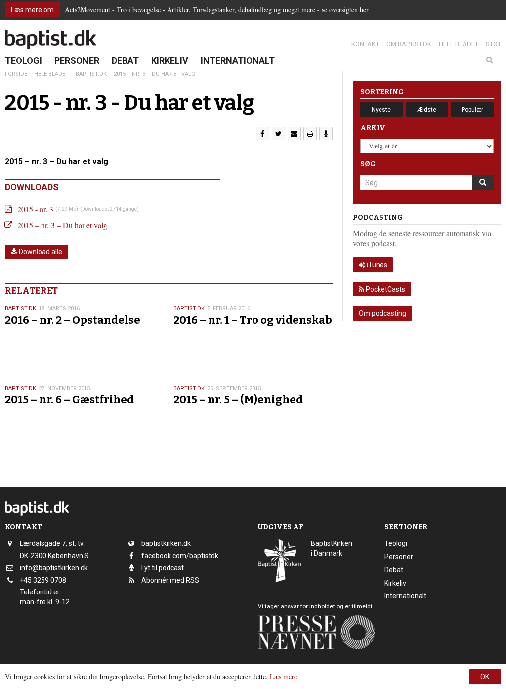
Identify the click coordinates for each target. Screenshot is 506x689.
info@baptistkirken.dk (54, 568)
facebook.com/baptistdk (179, 556)
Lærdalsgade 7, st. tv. (52, 543)
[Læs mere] (326, 133)
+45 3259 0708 (43, 580)
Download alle (39, 252)
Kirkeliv (169, 60)
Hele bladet (458, 44)
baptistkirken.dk (166, 543)
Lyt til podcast (162, 568)
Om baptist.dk (408, 44)
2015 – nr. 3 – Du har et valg (62, 225)
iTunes (376, 265)
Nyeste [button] (381, 109)
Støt (493, 44)
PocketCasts (384, 289)
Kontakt (365, 44)
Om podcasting (382, 313)
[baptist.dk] (50, 39)
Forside (16, 74)
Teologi (23, 60)
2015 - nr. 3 (35, 209)
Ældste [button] (426, 109)
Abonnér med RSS (170, 580)
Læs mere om (32, 10)
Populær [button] (472, 109)
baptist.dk (20, 308)
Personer (76, 60)
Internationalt (238, 60)
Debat (125, 60)
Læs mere (283, 676)
